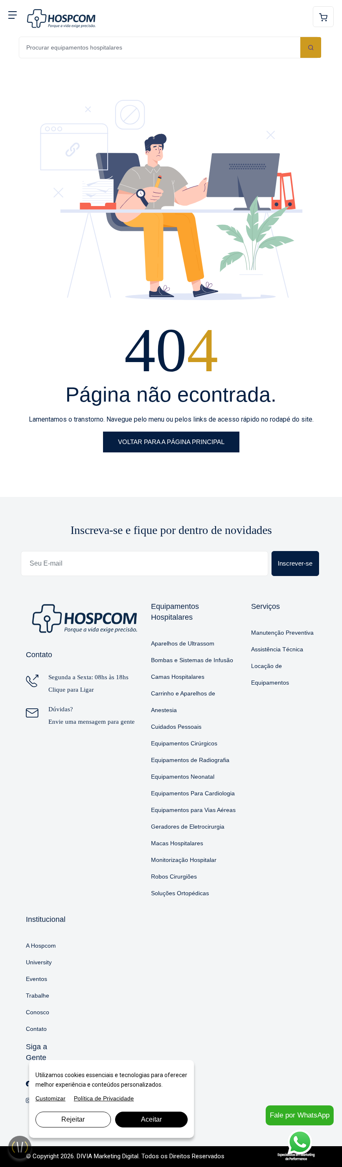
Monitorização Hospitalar (183, 860)
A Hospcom (41, 945)
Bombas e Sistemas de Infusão (192, 660)
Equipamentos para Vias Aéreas (193, 810)
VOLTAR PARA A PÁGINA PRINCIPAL (171, 441)
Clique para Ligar (71, 689)
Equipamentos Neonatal (182, 776)
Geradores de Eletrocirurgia (187, 826)
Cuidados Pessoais (176, 726)
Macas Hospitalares (177, 843)
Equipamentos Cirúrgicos (184, 743)
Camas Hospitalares (177, 676)
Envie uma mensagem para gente (91, 721)
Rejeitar (73, 1119)
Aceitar (151, 1119)
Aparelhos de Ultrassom (182, 643)
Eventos (36, 979)
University (39, 962)
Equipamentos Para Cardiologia (193, 793)
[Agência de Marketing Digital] (296, 1156)
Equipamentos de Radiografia (190, 760)
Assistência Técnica (277, 649)
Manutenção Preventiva (282, 632)
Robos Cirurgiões (174, 876)
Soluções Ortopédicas (180, 893)
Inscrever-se (295, 563)
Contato (36, 1028)
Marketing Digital (116, 1156)
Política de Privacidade (104, 1098)
